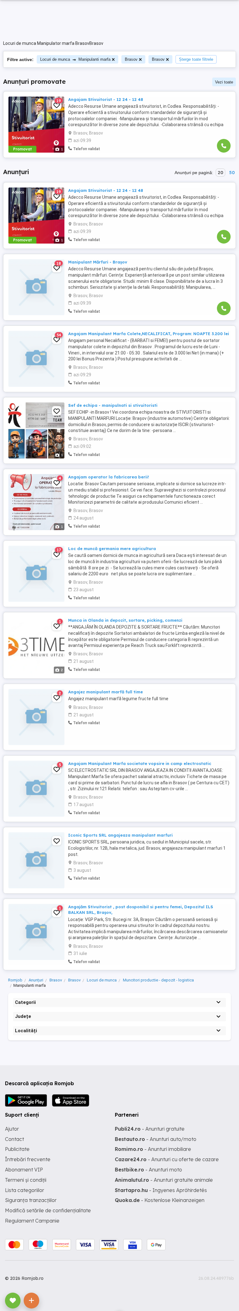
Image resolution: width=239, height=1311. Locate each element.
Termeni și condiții (25, 1180)
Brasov (131, 59)
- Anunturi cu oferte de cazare (167, 1159)
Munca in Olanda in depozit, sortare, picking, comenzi (125, 620)
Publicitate (17, 1149)
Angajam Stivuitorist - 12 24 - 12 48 (105, 99)
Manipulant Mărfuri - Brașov (97, 261)
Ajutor (12, 1129)
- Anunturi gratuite (150, 1129)
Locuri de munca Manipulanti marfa (75, 59)
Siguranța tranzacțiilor (31, 1200)
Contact (14, 1139)
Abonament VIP (24, 1169)
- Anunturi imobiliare (153, 1149)
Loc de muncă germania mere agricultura (112, 548)
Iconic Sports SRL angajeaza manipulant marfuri (120, 835)
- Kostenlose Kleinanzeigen (159, 1200)
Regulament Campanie (32, 1221)
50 (232, 172)
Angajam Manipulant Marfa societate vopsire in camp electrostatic (139, 763)
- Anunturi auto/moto (155, 1139)
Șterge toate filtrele (196, 59)
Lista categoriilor (24, 1190)
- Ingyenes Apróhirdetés (161, 1190)
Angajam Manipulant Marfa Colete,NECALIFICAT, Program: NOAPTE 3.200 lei (148, 333)
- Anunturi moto (148, 1169)
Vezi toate (224, 82)
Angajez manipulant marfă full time (105, 691)
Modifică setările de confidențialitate (48, 1210)
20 (220, 172)
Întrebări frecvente (27, 1159)
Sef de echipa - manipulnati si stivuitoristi (112, 405)
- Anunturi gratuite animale (164, 1180)
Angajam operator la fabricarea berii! (108, 476)
